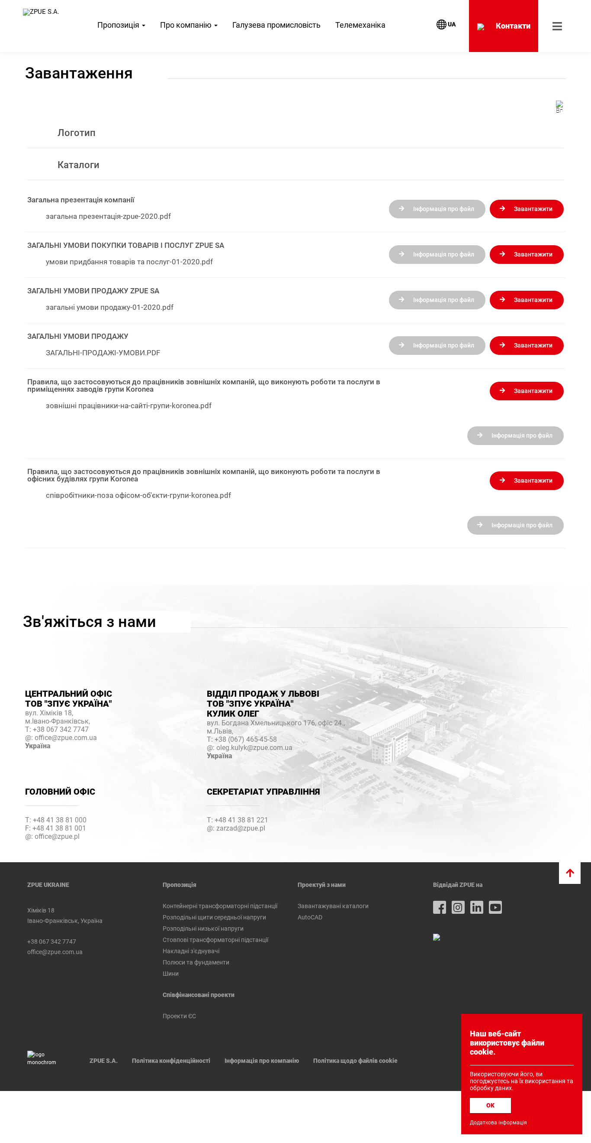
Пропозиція (119, 24)
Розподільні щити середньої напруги (214, 917)
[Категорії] (559, 106)
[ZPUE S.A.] (41, 12)
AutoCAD (310, 917)
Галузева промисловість (276, 24)
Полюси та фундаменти (196, 962)
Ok (490, 1105)
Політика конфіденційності (171, 1060)
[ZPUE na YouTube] (495, 907)
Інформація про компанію (262, 1060)
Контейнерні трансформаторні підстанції (220, 906)
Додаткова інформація (498, 1123)
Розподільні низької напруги (203, 928)
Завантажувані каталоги (333, 906)
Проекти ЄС (179, 1016)
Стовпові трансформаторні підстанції (215, 939)
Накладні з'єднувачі (191, 951)
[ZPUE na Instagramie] (458, 907)
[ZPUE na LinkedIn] (476, 907)
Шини (171, 973)
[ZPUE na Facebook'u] (439, 907)
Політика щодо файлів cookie (355, 1060)
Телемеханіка (360, 24)
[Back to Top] (570, 873)
